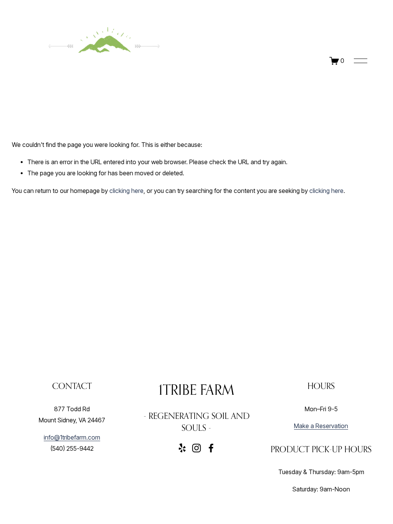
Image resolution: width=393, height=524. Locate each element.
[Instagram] (196, 448)
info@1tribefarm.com (72, 437)
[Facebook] (211, 448)
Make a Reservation (321, 426)
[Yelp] (182, 448)
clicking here (126, 190)
